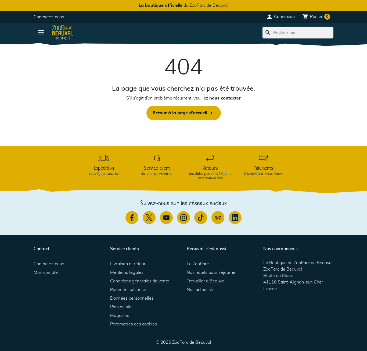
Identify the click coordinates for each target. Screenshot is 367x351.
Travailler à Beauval (206, 281)
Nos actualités (200, 290)
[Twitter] (149, 217)
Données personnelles (132, 298)
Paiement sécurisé (128, 290)
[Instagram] (183, 217)
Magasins (119, 315)
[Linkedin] (235, 217)
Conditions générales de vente (139, 281)
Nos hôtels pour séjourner (212, 272)
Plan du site (121, 307)
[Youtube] (166, 217)
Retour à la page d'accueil (184, 113)
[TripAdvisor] (217, 217)
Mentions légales (126, 272)
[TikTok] (200, 217)
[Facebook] (131, 217)
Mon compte (46, 272)
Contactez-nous (49, 17)
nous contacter (225, 98)
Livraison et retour (128, 264)
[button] (280, 17)
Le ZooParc (198, 264)
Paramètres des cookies (133, 324)
